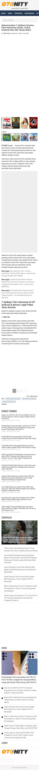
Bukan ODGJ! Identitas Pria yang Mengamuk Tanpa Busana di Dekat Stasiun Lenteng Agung (20, 699)
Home (3, 13)
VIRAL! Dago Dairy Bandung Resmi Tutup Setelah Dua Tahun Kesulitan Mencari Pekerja (21, 549)
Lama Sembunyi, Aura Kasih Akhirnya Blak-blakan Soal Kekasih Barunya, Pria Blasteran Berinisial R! (20, 569)
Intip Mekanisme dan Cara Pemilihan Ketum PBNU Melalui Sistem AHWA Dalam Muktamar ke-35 (18, 498)
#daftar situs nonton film (13, 398)
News (10, 13)
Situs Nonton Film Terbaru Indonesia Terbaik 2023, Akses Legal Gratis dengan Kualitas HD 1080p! (18, 273)
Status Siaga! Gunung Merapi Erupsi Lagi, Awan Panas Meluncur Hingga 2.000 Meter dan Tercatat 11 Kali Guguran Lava (19, 508)
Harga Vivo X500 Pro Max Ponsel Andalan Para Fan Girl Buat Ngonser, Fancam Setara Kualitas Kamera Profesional (19, 416)
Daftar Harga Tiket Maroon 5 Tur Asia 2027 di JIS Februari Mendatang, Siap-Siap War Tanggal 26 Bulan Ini (20, 597)
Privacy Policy (5, 759)
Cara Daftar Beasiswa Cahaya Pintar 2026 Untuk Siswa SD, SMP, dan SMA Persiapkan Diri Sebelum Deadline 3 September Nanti (18, 488)
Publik (11, 20)
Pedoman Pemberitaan (8, 761)
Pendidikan (29, 13)
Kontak (4, 758)
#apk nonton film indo (9, 401)
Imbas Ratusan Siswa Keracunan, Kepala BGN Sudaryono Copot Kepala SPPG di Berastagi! (19, 579)
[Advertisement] (19, 55)
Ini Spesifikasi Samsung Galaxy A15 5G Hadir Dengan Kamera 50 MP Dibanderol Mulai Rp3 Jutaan (19, 437)
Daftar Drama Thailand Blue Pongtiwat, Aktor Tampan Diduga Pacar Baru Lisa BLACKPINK (20, 727)
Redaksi (4, 756)
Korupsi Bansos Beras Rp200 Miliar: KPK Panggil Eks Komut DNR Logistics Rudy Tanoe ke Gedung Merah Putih (19, 735)
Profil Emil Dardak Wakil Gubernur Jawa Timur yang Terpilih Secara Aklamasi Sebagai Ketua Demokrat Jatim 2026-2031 (18, 467)
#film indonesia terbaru (29, 398)
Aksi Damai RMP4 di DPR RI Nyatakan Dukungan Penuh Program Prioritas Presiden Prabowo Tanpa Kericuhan (20, 690)
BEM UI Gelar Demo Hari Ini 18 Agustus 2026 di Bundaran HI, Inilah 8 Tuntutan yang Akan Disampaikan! (20, 588)
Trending (18, 13)
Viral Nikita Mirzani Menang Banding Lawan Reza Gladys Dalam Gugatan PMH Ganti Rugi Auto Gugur (19, 446)
